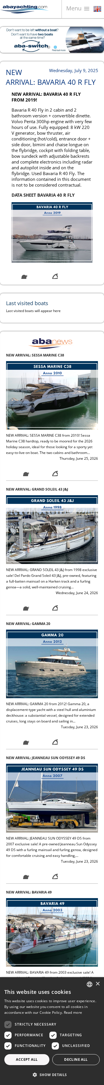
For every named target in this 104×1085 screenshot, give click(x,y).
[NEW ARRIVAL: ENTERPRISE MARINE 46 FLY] (52, 941)
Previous (8, 40)
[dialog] (52, 1031)
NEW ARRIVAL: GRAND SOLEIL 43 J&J (37, 364)
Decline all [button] (76, 1059)
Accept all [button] (27, 1059)
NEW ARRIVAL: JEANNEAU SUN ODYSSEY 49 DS (45, 632)
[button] (52, 1074)
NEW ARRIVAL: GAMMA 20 (28, 498)
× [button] (97, 984)
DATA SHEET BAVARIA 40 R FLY (43, 195)
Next (95, 40)
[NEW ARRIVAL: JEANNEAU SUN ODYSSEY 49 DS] (52, 672)
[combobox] (89, 984)
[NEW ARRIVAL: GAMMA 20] (52, 538)
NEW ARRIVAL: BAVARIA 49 (29, 767)
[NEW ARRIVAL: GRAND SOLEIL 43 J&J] (52, 404)
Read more (73, 1012)
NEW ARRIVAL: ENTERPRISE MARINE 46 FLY (42, 901)
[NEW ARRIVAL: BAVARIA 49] (52, 807)
